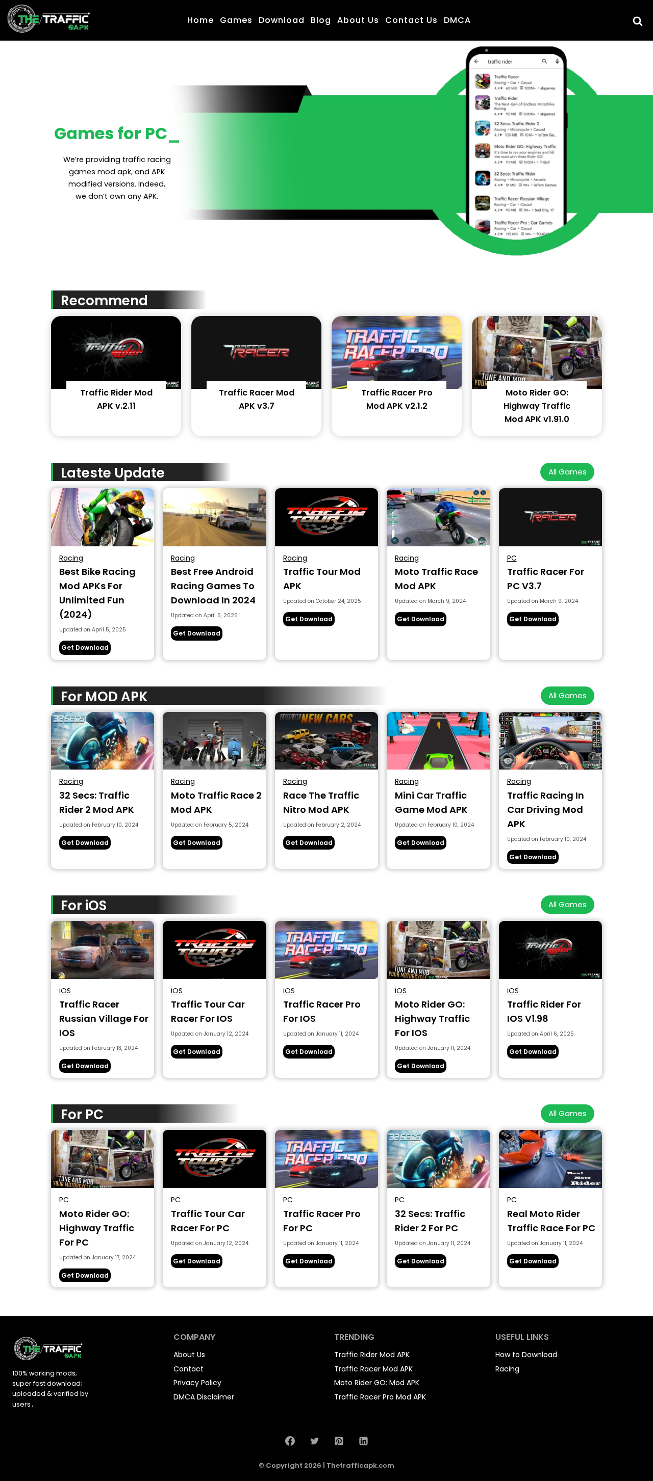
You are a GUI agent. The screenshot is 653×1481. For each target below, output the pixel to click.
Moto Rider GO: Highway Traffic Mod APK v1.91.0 (537, 406)
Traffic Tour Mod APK (322, 578)
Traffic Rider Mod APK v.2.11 (116, 399)
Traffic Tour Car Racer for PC (208, 1220)
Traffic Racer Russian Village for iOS (103, 1018)
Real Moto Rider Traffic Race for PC (551, 1220)
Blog (321, 20)
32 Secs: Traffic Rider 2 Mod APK (96, 802)
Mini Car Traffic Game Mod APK (431, 802)
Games (236, 20)
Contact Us (411, 20)
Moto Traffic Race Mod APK (436, 578)
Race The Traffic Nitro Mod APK (321, 802)
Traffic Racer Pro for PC (322, 1220)
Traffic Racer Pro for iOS (322, 1011)
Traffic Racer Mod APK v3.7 (256, 399)
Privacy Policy (197, 1383)
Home (200, 20)
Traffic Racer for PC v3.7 (545, 578)
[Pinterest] (338, 1440)
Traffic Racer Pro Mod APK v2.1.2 (397, 399)
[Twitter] (314, 1440)
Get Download (86, 648)
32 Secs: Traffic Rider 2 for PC (430, 1220)
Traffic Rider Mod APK (372, 1355)
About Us (358, 20)
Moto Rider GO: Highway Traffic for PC (96, 1228)
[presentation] (116, 352)
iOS (65, 991)
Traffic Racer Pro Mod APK (380, 1397)
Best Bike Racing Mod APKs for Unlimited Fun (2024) (97, 593)
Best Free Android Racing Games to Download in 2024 (213, 585)
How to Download (526, 1355)
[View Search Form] (639, 20)
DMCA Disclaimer (203, 1397)
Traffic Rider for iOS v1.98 (544, 1011)
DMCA (457, 20)
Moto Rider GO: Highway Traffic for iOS (432, 1018)
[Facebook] (289, 1440)
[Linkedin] (363, 1440)
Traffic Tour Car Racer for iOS (208, 1011)
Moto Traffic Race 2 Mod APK (216, 802)
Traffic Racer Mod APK (373, 1369)
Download (282, 20)
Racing (71, 558)
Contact (188, 1369)
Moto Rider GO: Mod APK (376, 1383)
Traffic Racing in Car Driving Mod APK (545, 809)
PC (512, 558)
